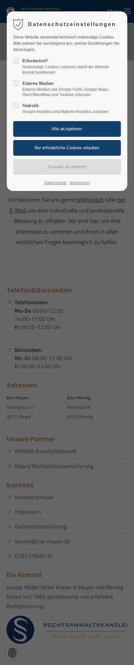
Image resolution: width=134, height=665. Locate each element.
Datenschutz (56, 183)
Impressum (79, 183)
